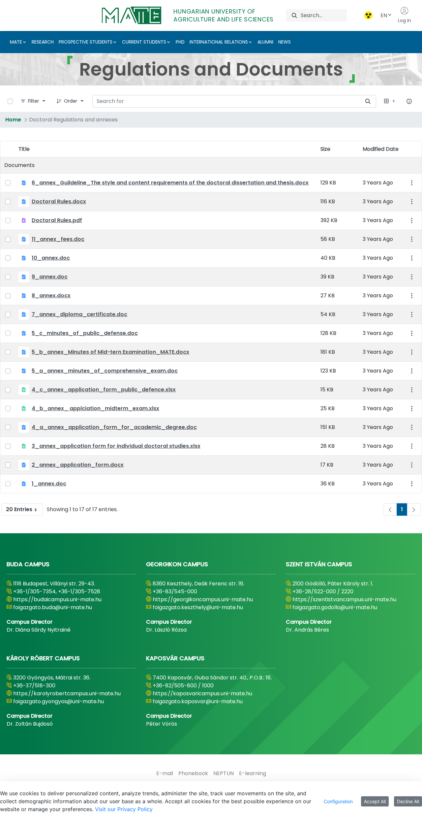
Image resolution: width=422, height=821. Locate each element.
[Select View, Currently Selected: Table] (390, 101)
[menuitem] (165, 773)
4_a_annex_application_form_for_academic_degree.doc (114, 427)
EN (383, 15)
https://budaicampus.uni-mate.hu (57, 599)
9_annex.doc (50, 276)
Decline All (408, 801)
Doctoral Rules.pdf (57, 220)
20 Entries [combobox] (19, 509)
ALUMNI (265, 42)
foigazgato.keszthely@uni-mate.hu (198, 607)
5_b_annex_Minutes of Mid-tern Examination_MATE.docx (110, 352)
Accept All (375, 801)
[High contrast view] (368, 15)
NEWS (284, 42)
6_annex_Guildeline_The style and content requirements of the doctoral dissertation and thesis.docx (170, 182)
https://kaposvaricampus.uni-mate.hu (202, 693)
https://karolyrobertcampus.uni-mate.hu (67, 693)
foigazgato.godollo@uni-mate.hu (334, 607)
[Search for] (368, 101)
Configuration (338, 801)
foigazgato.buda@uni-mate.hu (52, 607)
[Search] (294, 15)
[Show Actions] (412, 183)
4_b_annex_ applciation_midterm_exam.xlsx (95, 408)
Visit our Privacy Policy (124, 809)
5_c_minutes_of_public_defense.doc (85, 333)
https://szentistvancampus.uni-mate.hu (344, 599)
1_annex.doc (49, 483)
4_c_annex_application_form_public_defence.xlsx (104, 389)
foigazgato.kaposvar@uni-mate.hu (198, 701)
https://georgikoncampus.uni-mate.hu (203, 599)
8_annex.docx (51, 295)
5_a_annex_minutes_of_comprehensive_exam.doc (105, 371)
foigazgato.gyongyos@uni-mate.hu (58, 701)
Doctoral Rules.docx (59, 201)
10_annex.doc (51, 258)
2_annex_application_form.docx (78, 465)
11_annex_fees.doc (58, 239)
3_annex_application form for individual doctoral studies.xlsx (116, 446)
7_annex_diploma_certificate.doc (79, 314)
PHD (180, 42)
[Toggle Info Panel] (409, 101)
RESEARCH (43, 42)
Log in (404, 20)
